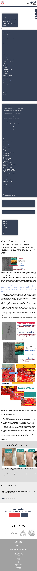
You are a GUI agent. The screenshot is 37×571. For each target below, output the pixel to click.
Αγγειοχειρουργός (17, 551)
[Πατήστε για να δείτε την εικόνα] (13, 271)
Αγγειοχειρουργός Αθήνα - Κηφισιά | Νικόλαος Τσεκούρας (3, 3)
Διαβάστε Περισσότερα (15, 515)
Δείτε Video (24, 515)
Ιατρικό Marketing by (18, 553)
